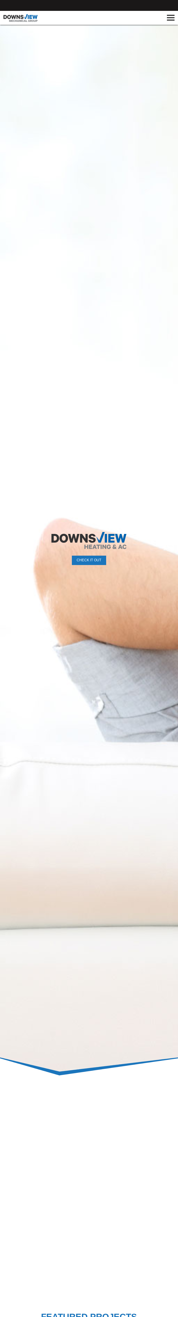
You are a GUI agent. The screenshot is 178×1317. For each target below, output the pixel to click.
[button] (13, 548)
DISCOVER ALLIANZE (148, 1258)
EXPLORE (50, 1140)
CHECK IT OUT (89, 560)
